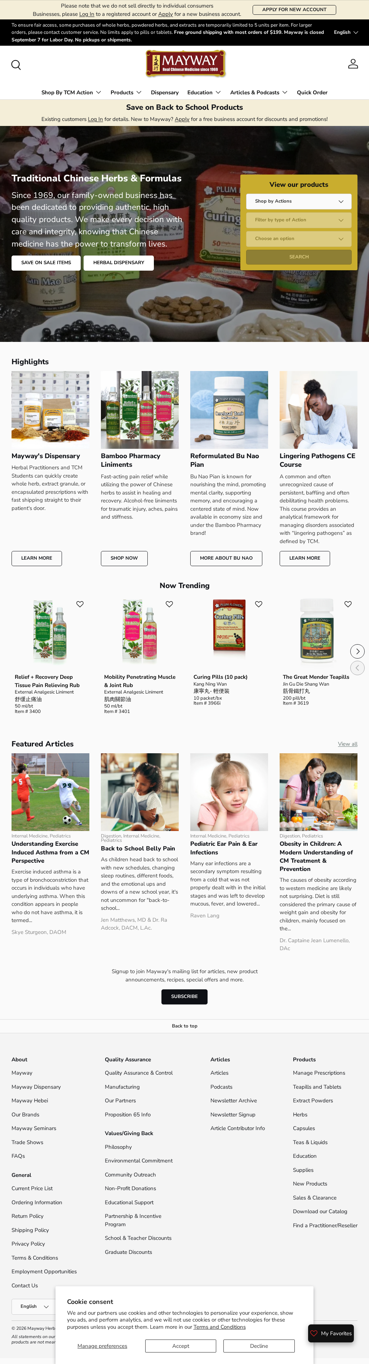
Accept (180, 1346)
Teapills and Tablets (317, 1086)
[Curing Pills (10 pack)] (229, 633)
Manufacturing (122, 1086)
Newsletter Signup (232, 1114)
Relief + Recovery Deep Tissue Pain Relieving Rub (47, 681)
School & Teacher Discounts (138, 1238)
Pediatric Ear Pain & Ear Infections (224, 848)
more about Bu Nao (226, 558)
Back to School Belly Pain (138, 848)
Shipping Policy (30, 1230)
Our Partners (120, 1100)
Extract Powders (313, 1100)
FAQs (18, 1156)
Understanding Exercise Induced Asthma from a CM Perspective (50, 852)
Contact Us (25, 1285)
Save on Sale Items (46, 262)
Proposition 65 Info (128, 1114)
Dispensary (165, 92)
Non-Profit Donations (130, 1188)
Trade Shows (27, 1142)
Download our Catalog (320, 1211)
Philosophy (118, 1147)
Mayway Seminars (34, 1128)
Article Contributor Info (237, 1128)
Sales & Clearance (315, 1197)
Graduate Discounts (128, 1252)
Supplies (303, 1170)
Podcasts (221, 1086)
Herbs (300, 1114)
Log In (86, 14)
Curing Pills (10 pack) (221, 677)
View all (347, 744)
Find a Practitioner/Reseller (325, 1225)
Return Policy (28, 1216)
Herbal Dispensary (118, 262)
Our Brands (25, 1114)
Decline (259, 1346)
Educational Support (129, 1202)
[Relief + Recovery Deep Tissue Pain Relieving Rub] (50, 633)
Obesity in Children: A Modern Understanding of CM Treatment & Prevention (316, 856)
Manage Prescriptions (319, 1072)
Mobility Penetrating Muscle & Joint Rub (139, 681)
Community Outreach (130, 1174)
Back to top (184, 1026)
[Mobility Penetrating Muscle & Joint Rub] (139, 633)
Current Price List (32, 1188)
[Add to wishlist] (80, 604)
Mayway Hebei (30, 1100)
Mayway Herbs (42, 1328)
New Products (310, 1183)
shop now (124, 558)
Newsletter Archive (233, 1100)
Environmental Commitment (139, 1160)
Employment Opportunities (44, 1271)
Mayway (22, 1072)
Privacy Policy (28, 1243)
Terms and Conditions (220, 1327)
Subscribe (184, 996)
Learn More (36, 558)
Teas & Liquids (310, 1142)
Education (305, 1156)
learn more (304, 558)
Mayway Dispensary (36, 1086)
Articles (219, 1072)
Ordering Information (37, 1202)
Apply (165, 14)
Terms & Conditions (35, 1257)
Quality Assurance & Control (139, 1072)
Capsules (304, 1128)
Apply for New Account (294, 9)
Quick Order (312, 92)
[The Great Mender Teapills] (318, 633)
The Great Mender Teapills (316, 677)
